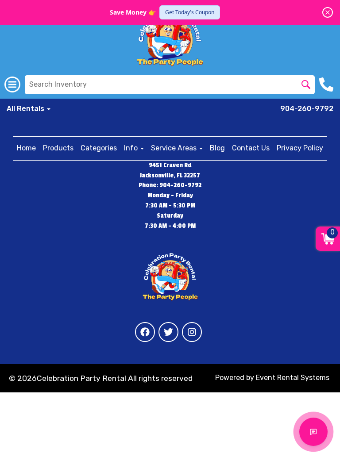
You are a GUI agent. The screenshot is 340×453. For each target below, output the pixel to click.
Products (58, 148)
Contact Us (251, 148)
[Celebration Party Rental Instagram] (192, 332)
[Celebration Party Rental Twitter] (168, 332)
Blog (217, 148)
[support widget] (313, 432)
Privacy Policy (300, 148)
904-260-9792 (306, 108)
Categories (99, 148)
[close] (327, 12)
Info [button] (131, 148)
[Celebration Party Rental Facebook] (145, 332)
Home (26, 148)
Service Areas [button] (174, 148)
